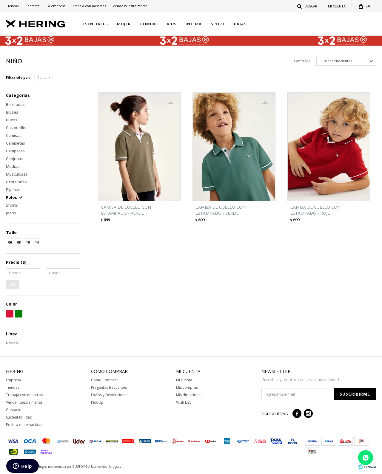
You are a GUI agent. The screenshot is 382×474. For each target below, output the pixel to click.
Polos (41, 77)
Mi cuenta (184, 379)
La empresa (56, 6)
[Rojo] (9, 313)
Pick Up (97, 402)
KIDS (172, 24)
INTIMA (194, 24)
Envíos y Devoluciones (109, 394)
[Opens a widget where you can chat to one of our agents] (22, 466)
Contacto (32, 6)
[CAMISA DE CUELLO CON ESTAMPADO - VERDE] (139, 146)
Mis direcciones (189, 394)
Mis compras (187, 387)
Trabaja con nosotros (89, 6)
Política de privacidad (24, 424)
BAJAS (240, 24)
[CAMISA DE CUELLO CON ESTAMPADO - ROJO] (328, 146)
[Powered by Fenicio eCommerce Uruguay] (367, 466)
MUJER (124, 24)
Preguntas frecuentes (109, 387)
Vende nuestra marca (130, 6)
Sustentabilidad (19, 417)
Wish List (183, 402)
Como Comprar (104, 379)
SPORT (218, 24)
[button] (307, 6)
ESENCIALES (95, 24)
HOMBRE (149, 24)
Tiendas (12, 6)
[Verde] (18, 313)
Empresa (13, 379)
